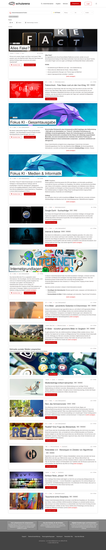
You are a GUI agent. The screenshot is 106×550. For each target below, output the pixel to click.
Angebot (58, 3)
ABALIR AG (55, 543)
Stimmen (65, 3)
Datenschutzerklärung (34, 536)
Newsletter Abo (68, 536)
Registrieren (75, 3)
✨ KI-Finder (56, 12)
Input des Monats (79, 536)
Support (24, 536)
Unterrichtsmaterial (48, 3)
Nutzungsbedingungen (48, 536)
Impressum (59, 536)
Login (88, 4)
